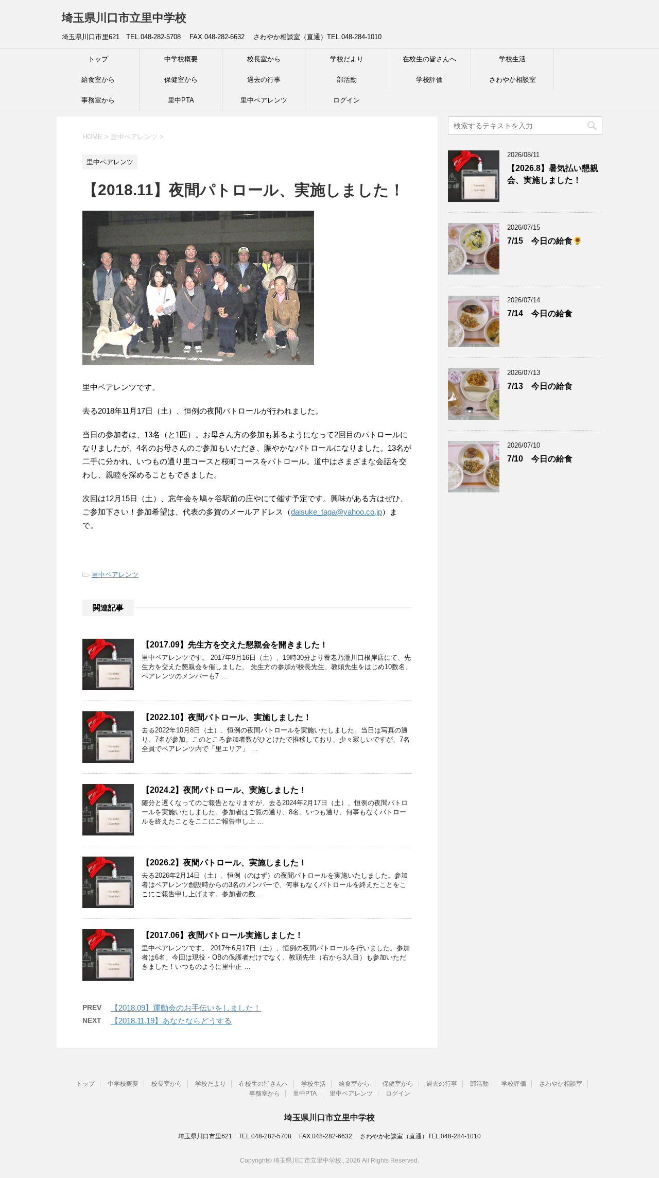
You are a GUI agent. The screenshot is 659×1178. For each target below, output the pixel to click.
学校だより (346, 59)
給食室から (98, 79)
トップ (98, 59)
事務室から (98, 100)
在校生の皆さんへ (429, 59)
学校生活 (512, 59)
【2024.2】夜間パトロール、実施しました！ (224, 790)
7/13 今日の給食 (540, 386)
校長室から (264, 59)
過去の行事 (264, 79)
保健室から (181, 79)
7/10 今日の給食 (540, 458)
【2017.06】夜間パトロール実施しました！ (222, 935)
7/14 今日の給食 (540, 313)
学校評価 (429, 79)
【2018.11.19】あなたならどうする (171, 1020)
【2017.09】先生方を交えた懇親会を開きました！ (235, 644)
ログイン (346, 100)
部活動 (347, 79)
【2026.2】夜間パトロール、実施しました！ (224, 862)
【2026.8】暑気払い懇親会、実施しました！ (552, 174)
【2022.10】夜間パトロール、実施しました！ (226, 717)
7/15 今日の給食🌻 (544, 240)
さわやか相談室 (512, 79)
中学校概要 (181, 59)
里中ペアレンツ (263, 100)
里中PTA (181, 100)
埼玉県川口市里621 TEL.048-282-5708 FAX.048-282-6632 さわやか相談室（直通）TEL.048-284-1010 (329, 1136)
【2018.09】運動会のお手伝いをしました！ (186, 1007)
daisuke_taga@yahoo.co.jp (336, 511)
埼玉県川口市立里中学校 (124, 17)
